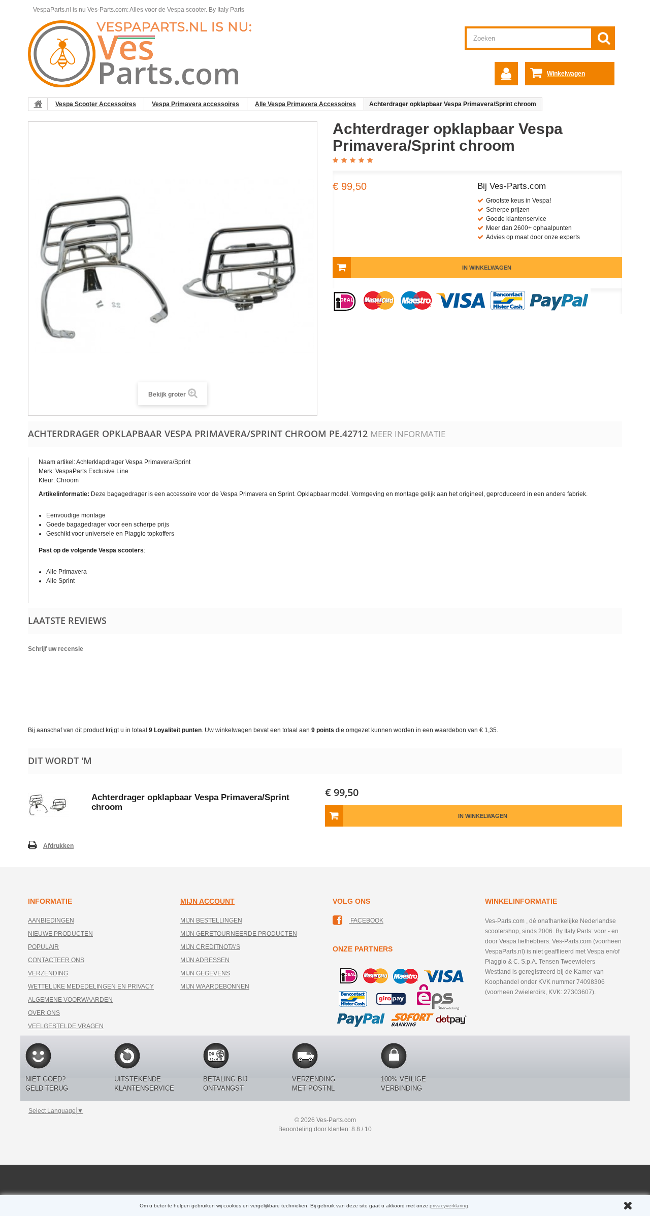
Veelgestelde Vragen (66, 1026)
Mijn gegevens (205, 973)
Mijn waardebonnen (214, 986)
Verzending (48, 973)
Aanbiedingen (51, 920)
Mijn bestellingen (211, 920)
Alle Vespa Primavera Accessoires (305, 104)
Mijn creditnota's (210, 946)
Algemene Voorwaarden (70, 999)
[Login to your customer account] (506, 73)
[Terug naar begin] (38, 104)
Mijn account (207, 901)
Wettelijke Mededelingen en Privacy (91, 986)
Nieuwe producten (60, 933)
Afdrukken (58, 845)
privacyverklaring (449, 1205)
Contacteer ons (56, 960)
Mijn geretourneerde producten (238, 933)
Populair (43, 946)
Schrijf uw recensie (55, 648)
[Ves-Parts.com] (145, 53)
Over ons (44, 1012)
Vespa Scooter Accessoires (95, 104)
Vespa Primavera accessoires (195, 104)
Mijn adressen (205, 960)
